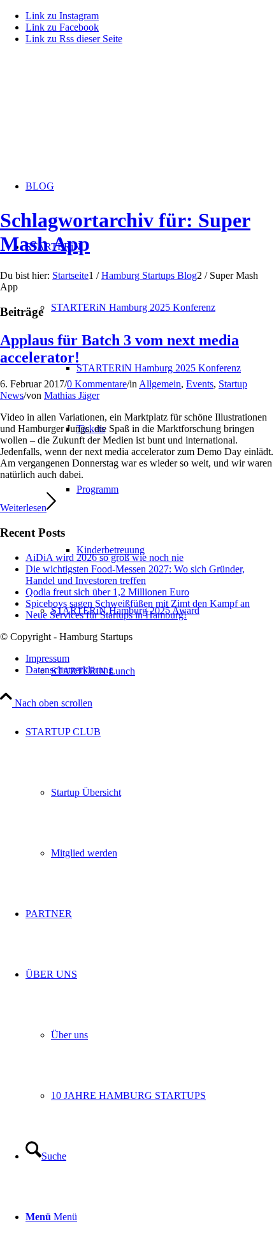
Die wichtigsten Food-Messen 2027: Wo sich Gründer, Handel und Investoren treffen (135, 575)
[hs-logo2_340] (95, 115)
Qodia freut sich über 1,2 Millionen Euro (107, 591)
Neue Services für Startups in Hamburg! (106, 614)
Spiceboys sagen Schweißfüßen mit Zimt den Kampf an (137, 603)
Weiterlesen (23, 507)
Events (199, 383)
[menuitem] (175, 368)
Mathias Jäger (71, 395)
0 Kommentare (97, 383)
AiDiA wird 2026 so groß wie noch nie (104, 557)
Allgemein (160, 383)
